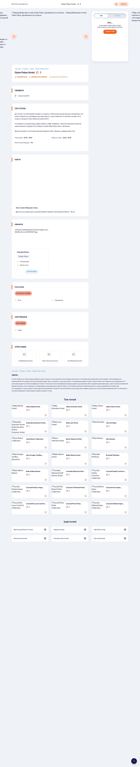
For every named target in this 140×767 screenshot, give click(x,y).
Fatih (32, 69)
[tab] (101, 15)
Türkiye (25, 69)
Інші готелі (70, 521)
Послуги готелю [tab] (23, 293)
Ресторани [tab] (20, 323)
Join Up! (18, 69)
